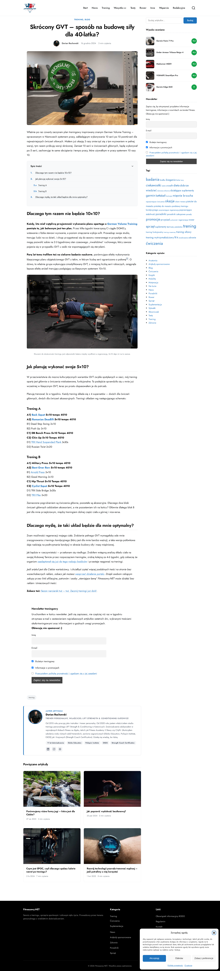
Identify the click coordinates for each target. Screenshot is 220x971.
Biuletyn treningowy (44, 661)
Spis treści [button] (36, 166)
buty (182, 180)
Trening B (40, 191)
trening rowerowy (170, 232)
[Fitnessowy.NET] (30, 8)
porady (189, 214)
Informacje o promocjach (47, 667)
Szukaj (190, 20)
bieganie (171, 180)
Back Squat (38, 414)
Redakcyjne (179, 8)
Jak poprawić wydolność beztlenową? (106, 811)
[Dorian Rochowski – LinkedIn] (48, 749)
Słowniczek (154, 311)
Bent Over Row (41, 467)
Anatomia (153, 260)
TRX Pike (36, 495)
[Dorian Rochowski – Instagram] (54, 749)
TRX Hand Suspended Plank (46, 442)
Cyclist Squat (40, 486)
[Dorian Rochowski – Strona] (60, 749)
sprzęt (150, 226)
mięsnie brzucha (183, 195)
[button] (214, 932)
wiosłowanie (183, 237)
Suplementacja (155, 304)
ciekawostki (153, 185)
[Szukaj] (193, 8)
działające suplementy (182, 190)
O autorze (188, 965)
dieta (176, 185)
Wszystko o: (120, 8)
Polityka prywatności (175, 965)
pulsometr (174, 220)
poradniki (161, 214)
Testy (133, 8)
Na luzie (152, 286)
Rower (143, 8)
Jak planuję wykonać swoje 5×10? (48, 178)
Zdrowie (152, 322)
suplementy (160, 226)
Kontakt (159, 926)
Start (85, 8)
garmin (150, 195)
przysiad (165, 219)
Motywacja (153, 282)
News (95, 8)
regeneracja (183, 219)
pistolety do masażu (162, 206)
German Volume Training (122, 224)
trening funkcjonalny (154, 232)
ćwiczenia (154, 243)
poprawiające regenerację (169, 210)
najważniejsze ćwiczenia (155, 201)
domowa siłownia (163, 191)
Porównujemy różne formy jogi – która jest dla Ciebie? (50, 813)
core (164, 185)
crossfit (169, 185)
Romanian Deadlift (43, 419)
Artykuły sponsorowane (159, 264)
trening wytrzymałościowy (160, 237)
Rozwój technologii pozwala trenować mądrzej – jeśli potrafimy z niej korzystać (112, 870)
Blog (87, 19)
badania (152, 179)
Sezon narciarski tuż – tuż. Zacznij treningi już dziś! (69, 591)
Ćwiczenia (153, 271)
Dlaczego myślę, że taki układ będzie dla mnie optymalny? (59, 197)
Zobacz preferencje (203, 958)
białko (162, 179)
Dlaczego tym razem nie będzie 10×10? (51, 172)
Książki (152, 275)
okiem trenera (180, 201)
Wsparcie (164, 8)
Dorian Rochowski (70, 43)
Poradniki (153, 293)
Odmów (179, 958)
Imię (34, 635)
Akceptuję (154, 958)
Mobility (152, 278)
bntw (178, 180)
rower (191, 219)
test (168, 226)
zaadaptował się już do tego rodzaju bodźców (62, 561)
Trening (106, 8)
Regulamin (160, 921)
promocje (153, 219)
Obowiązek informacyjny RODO (170, 916)
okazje (170, 201)
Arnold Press (38, 472)
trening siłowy (183, 232)
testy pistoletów (176, 226)
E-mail (34, 648)
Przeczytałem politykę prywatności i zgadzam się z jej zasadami (66, 673)
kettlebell (161, 196)
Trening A (40, 185)
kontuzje (169, 196)
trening (31, 697)
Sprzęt (151, 300)
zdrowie (192, 237)
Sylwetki (152, 308)
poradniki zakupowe (176, 214)
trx (176, 237)
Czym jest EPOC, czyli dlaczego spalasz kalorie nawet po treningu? (50, 870)
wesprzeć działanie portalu (89, 574)
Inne (152, 8)
